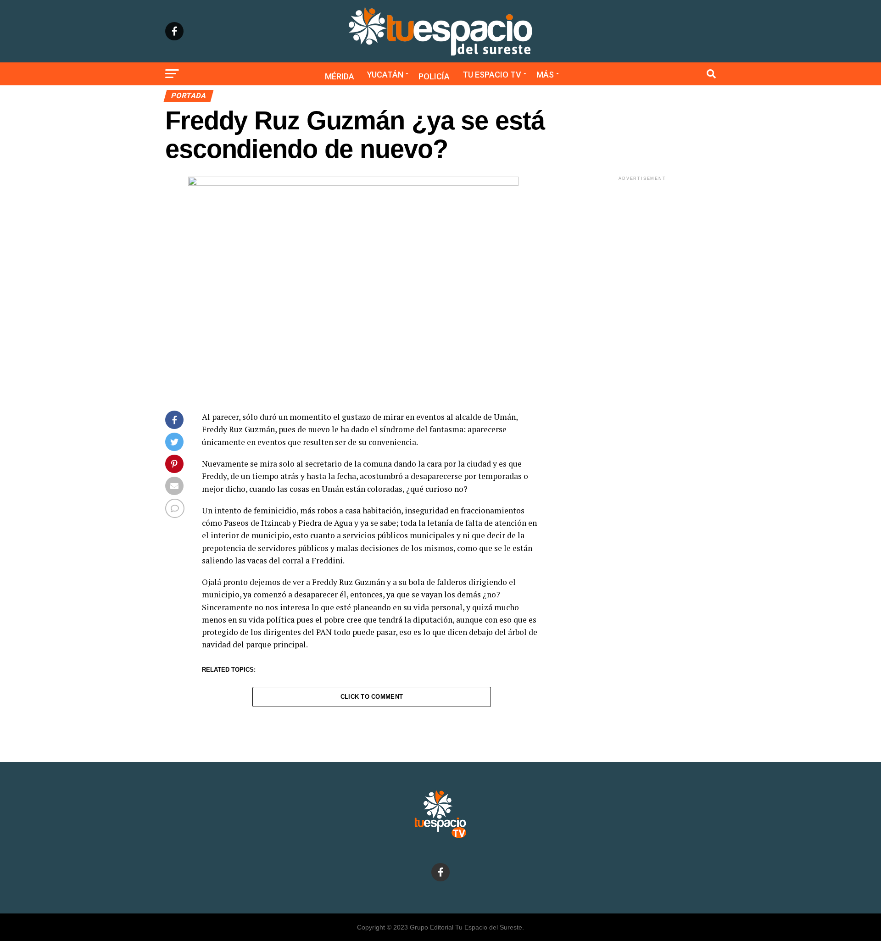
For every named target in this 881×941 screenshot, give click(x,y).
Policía (434, 76)
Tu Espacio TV (492, 74)
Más (545, 74)
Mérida (339, 76)
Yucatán (385, 74)
